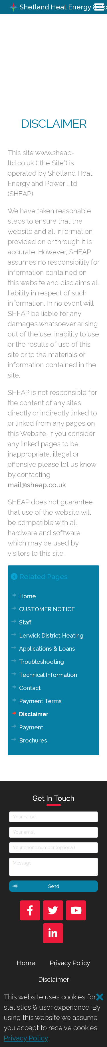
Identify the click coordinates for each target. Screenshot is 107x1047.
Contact (30, 688)
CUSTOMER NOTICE (47, 609)
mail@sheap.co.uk (37, 485)
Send (53, 886)
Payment (31, 727)
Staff (25, 622)
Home (27, 596)
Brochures (33, 740)
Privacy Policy (70, 963)
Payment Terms (40, 701)
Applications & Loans (47, 648)
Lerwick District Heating (51, 635)
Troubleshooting (41, 661)
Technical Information (48, 674)
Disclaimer (34, 714)
